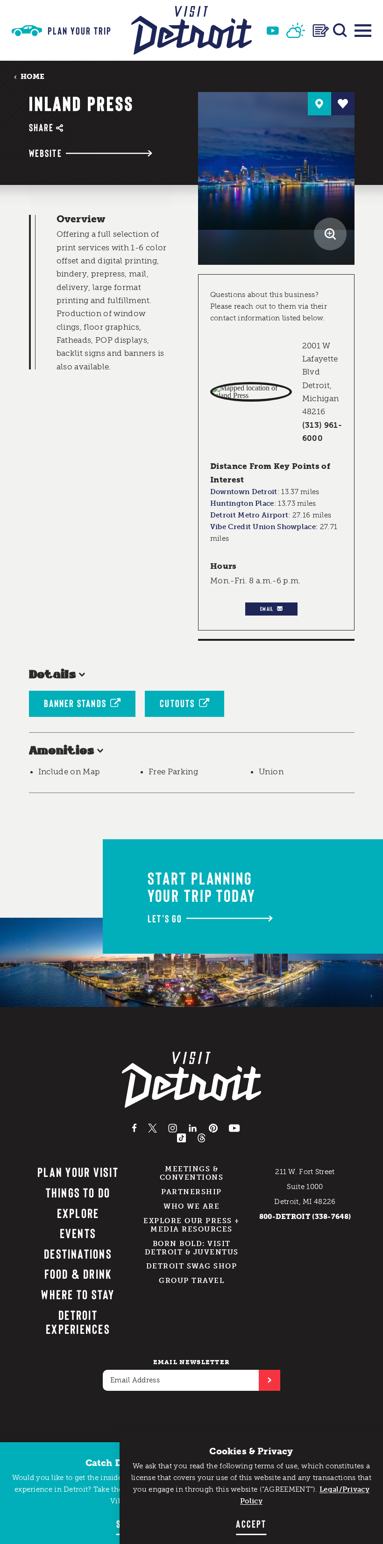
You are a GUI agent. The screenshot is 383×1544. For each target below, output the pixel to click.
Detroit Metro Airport (249, 515)
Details (53, 674)
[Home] (191, 30)
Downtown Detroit (243, 492)
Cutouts (177, 703)
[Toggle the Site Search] (340, 30)
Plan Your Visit (78, 1172)
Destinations (78, 1253)
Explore (78, 1213)
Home (32, 76)
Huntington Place (242, 503)
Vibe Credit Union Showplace (263, 527)
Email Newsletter (191, 1362)
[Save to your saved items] (343, 103)
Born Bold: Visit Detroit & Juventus (192, 1247)
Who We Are (191, 1206)
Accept (251, 1523)
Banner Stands (75, 703)
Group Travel (191, 1280)
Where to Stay (77, 1294)
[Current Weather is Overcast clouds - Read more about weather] (295, 30)
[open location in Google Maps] (251, 391)
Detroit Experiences (78, 1322)
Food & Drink (78, 1274)
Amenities (61, 751)
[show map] (319, 103)
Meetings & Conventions (192, 1173)
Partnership (191, 1192)
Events (78, 1233)
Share (41, 127)
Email (266, 608)
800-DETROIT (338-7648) (305, 1216)
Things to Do (78, 1192)
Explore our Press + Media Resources (191, 1225)
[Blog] (320, 30)
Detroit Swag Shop (191, 1266)
